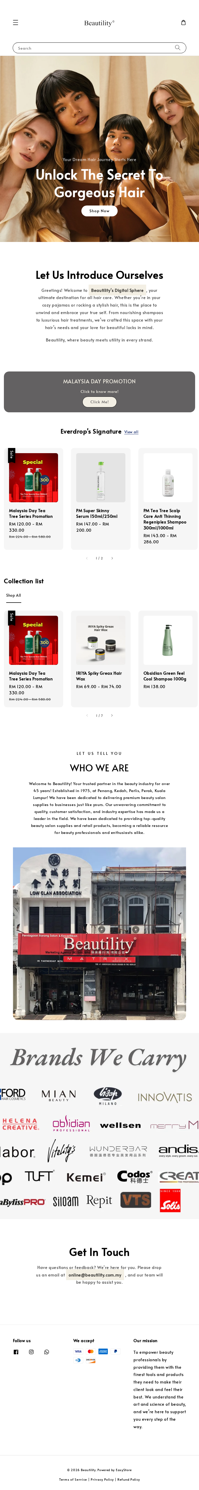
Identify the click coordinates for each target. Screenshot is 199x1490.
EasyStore (124, 1470)
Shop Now (99, 210)
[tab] (13, 595)
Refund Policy (128, 1479)
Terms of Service (73, 1479)
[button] (15, 22)
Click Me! (99, 401)
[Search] (177, 48)
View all (131, 431)
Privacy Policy (102, 1479)
